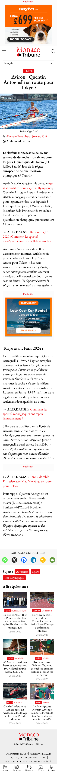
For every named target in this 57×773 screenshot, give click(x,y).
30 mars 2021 (39, 136)
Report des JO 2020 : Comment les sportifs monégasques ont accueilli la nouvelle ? (27, 236)
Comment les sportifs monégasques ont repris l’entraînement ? (25, 414)
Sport (35, 572)
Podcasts (51, 770)
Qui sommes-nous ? (17, 753)
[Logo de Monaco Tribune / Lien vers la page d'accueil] (28, 51)
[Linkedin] (33, 560)
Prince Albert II (18, 611)
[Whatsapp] (5, 560)
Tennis (46, 658)
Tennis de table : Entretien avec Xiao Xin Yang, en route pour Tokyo (27, 481)
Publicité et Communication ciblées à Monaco (28, 763)
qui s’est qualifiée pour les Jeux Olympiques (28, 185)
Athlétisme (46, 611)
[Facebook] (24, 560)
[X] (14, 560)
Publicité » (28, 293)
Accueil (5, 770)
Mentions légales (40, 753)
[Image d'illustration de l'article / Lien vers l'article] (42, 600)
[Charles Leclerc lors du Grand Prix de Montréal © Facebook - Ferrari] (15, 691)
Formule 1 (18, 703)
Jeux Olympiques (14, 578)
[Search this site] (53, 52)
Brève (28, 71)
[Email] (52, 560)
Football (18, 658)
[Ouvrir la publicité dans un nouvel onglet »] (28, 24)
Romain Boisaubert (18, 136)
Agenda (36, 611)
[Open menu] (4, 50)
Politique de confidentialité (28, 757)
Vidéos (41, 770)
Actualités (22, 572)
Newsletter (29, 770)
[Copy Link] (43, 560)
